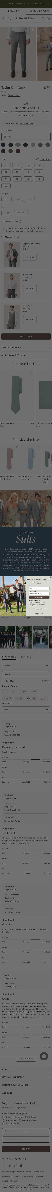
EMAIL (30, 585)
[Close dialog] (51, 577)
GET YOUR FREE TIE (39, 597)
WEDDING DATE (32, 591)
